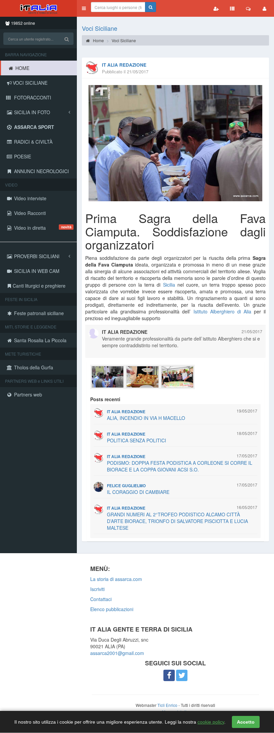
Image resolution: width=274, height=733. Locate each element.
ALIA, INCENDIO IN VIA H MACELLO (146, 418)
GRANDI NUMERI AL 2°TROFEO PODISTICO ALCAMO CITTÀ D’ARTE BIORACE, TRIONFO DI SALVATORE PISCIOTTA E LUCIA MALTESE (177, 521)
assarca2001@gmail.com (117, 653)
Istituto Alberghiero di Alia (222, 311)
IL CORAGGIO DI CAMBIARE (138, 492)
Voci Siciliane (99, 28)
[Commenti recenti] (248, 8)
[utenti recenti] (216, 8)
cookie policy (210, 722)
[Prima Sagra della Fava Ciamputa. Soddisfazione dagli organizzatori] (175, 143)
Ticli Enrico (167, 705)
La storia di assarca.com (116, 579)
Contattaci (101, 599)
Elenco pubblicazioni (111, 609)
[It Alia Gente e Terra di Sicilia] (38, 8)
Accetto (246, 722)
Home (98, 40)
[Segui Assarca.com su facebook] (169, 675)
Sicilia (169, 284)
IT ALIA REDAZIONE (124, 65)
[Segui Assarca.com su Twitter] (181, 675)
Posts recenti (105, 399)
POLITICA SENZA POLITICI (136, 440)
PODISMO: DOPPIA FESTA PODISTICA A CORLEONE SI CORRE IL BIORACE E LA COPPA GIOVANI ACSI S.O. (179, 466)
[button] (84, 8)
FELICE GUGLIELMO (126, 486)
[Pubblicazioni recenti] (232, 8)
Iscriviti (97, 589)
